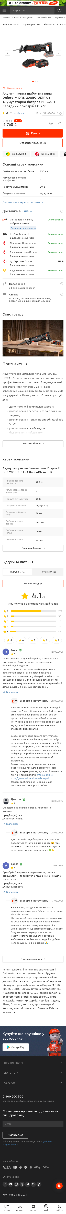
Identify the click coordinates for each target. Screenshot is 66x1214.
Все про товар (11, 24)
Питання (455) (48, 572)
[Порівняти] (51, 123)
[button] (58, 53)
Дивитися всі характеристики (21, 202)
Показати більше (31, 548)
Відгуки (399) (17, 572)
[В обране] (59, 123)
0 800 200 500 (13, 1096)
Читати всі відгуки (31, 959)
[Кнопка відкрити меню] (4, 10)
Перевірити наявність (23, 228)
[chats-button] (59, 1185)
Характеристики (31, 24)
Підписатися (15, 1135)
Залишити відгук (33, 583)
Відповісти (12, 692)
